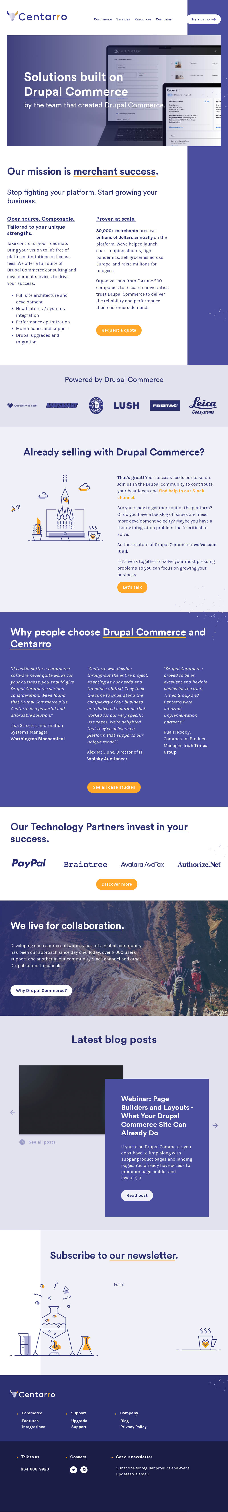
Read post (137, 1195)
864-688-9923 (35, 1469)
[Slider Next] (215, 1125)
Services (123, 19)
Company (164, 19)
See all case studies (114, 787)
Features (30, 1421)
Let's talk (132, 587)
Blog (124, 1421)
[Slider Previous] (13, 1112)
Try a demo (200, 19)
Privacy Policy (133, 1427)
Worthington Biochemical (37, 738)
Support (78, 1413)
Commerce (103, 19)
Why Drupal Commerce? (41, 990)
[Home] (37, 15)
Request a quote (119, 330)
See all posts (42, 1142)
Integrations (33, 1427)
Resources (142, 19)
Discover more (117, 884)
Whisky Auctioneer (107, 758)
